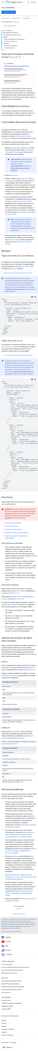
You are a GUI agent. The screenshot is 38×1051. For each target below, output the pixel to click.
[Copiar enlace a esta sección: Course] (9, 662)
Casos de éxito (5, 992)
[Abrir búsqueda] (28, 2)
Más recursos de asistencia (9, 973)
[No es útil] (17, 22)
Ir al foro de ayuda (6, 964)
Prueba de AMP (6, 1009)
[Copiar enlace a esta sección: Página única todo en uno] (25, 341)
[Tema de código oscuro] (32, 296)
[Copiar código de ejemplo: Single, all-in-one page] (35, 379)
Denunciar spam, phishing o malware (12, 970)
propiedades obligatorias (20, 148)
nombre (3, 604)
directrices (15, 175)
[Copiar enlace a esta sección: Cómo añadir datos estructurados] (3, 125)
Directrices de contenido (13, 523)
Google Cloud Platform (8, 1029)
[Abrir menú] (3, 2)
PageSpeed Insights (7, 1006)
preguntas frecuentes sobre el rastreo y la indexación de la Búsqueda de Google (19, 893)
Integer (5, 765)
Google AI (4, 1032)
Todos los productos (7, 1035)
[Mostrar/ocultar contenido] (13, 30)
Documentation (8, 8)
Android (3, 1020)
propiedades (18, 731)
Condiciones (5, 1042)
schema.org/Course (9, 675)
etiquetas (16, 268)
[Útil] (14, 22)
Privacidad (13, 1042)
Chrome (3, 1023)
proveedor (13, 604)
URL (3, 777)
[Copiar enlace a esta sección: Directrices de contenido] (25, 543)
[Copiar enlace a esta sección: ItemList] (11, 728)
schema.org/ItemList (10, 744)
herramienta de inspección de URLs (20, 201)
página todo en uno (13, 593)
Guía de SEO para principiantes (10, 984)
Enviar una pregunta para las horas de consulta (15, 967)
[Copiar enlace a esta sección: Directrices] (14, 497)
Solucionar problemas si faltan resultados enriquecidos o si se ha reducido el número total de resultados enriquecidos (20, 877)
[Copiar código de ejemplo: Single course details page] (35, 296)
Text (3, 689)
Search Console (9, 12)
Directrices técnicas (11, 526)
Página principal (5, 18)
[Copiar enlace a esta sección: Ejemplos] (12, 251)
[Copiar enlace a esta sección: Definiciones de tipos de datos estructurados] (18, 641)
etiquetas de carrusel (17, 597)
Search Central (20, 2)
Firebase (3, 1026)
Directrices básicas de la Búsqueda (16, 533)
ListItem (5, 755)
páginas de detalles (18, 591)
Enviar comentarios (10, 25)
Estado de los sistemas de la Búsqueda (12, 986)
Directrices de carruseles (13, 529)
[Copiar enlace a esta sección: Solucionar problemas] (25, 789)
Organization (7, 717)
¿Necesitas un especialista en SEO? (11, 981)
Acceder (33, 2)
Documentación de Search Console (11, 989)
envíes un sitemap (14, 240)
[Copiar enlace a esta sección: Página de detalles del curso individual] (3, 258)
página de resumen (24, 266)
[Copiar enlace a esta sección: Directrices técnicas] (20, 585)
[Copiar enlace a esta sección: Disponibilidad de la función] (31, 106)
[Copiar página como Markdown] (20, 57)
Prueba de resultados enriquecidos (11, 1003)
